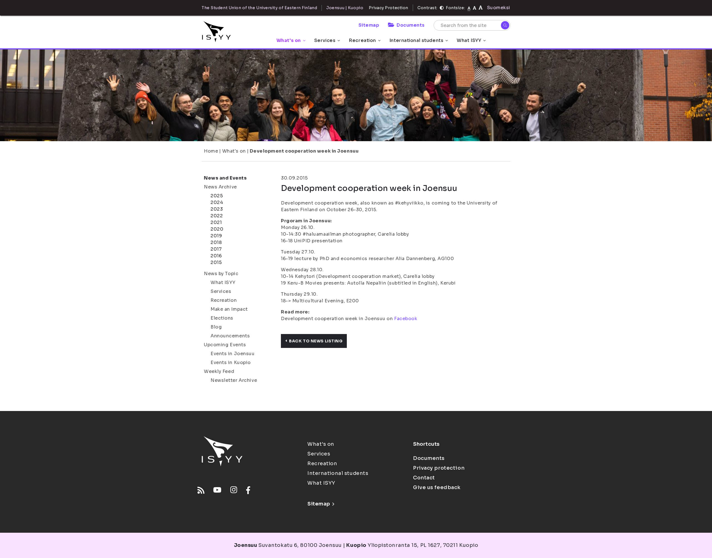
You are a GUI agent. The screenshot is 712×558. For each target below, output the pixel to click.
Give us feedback (437, 487)
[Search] (505, 25)
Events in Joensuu (233, 354)
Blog (216, 327)
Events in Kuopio (231, 362)
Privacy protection (438, 468)
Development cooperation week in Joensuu (304, 151)
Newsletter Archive (234, 380)
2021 (216, 222)
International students (416, 40)
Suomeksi (498, 8)
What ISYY (469, 40)
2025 (217, 196)
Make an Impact (229, 309)
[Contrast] (442, 8)
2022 (217, 216)
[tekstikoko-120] (481, 8)
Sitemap (369, 25)
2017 (216, 249)
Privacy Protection (388, 7)
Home (211, 151)
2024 (217, 202)
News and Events (225, 178)
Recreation (362, 40)
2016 (216, 256)
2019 (216, 236)
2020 (217, 229)
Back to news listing (315, 340)
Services (324, 40)
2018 (216, 242)
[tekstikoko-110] (474, 8)
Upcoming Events (225, 345)
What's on (288, 40)
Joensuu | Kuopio (344, 7)
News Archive (220, 187)
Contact (424, 478)
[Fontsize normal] (469, 8)
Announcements (230, 336)
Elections (222, 318)
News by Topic (221, 273)
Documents (411, 25)
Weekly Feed (219, 371)
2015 (216, 262)
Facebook (405, 319)
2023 (217, 209)
